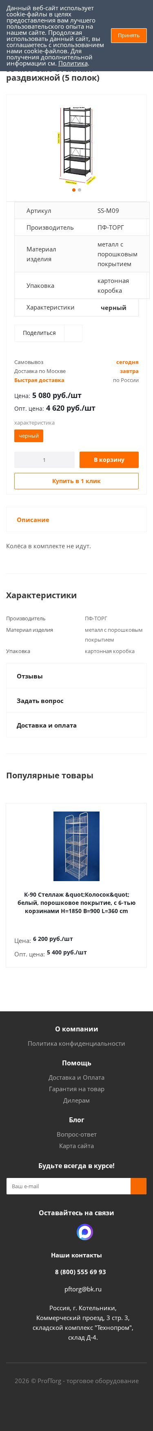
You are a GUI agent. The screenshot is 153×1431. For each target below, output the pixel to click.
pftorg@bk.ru (83, 1289)
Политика (73, 63)
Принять (129, 35)
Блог (76, 1119)
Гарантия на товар (76, 1089)
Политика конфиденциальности (76, 1043)
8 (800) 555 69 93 (80, 1272)
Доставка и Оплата (76, 1077)
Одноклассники (64, 1232)
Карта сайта (76, 1146)
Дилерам (76, 1100)
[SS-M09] (76, 146)
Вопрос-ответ (77, 1134)
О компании (76, 1028)
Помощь (76, 1062)
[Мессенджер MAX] (85, 1232)
